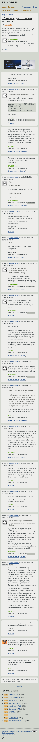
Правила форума (14, 731)
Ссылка (5, 49)
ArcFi (10, 648)
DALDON (11, 166)
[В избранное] (33, 29)
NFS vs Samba (14, 694)
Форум (9, 10)
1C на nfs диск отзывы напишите (17, 19)
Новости (4, 7)
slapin (10, 668)
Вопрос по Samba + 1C (17, 720)
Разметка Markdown (26, 731)
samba (9, 25)
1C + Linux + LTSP (15, 706)
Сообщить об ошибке (8, 733)
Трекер (23, 10)
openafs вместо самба (16, 715)
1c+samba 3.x (13, 718)
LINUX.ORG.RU (9, 2)
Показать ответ (13, 83)
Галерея (11, 7)
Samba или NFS (14, 709)
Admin (11, 15)
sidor (9, 415)
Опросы (16, 10)
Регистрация (27, 7)
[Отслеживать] (33, 35)
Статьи (3, 10)
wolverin (11, 39)
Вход (35, 7)
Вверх (34, 731)
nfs (6, 25)
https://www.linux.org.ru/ (8, 734)
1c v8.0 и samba (14, 697)
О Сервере (5, 731)
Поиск (28, 10)
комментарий (14, 89)
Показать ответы (14, 151)
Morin (10, 146)
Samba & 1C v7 (14, 700)
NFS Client (12, 712)
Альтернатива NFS (15, 703)
